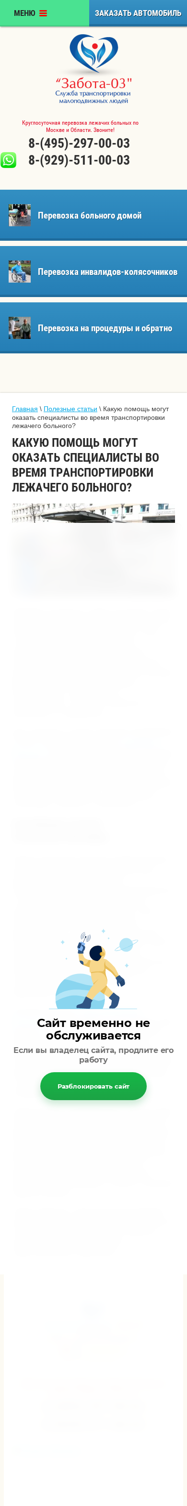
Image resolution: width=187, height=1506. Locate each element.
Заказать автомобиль (138, 13)
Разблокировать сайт (94, 1086)
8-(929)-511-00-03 (79, 160)
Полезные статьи (70, 409)
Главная (25, 409)
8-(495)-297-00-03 (79, 143)
